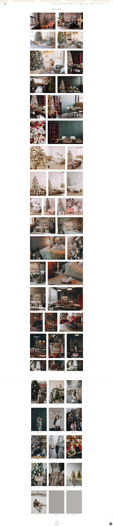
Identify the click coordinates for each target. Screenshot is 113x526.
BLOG (107, 3)
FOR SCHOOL (98, 3)
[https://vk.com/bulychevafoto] (57, 521)
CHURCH (87, 3)
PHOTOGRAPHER (54, 3)
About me (60, 3)
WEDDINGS (65, 3)
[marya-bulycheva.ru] (5, 3)
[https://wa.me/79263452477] (55, 521)
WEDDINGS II (70, 3)
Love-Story (75, 3)
